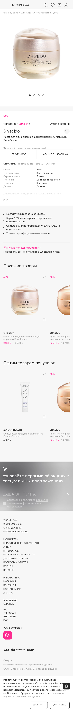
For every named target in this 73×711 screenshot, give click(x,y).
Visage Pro (10, 600)
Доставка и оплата (15, 558)
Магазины (9, 581)
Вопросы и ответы (15, 562)
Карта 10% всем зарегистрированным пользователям (29, 219)
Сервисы (8, 604)
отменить (59, 705)
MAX (5, 620)
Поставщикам (12, 589)
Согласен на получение (27, 503)
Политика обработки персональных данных (27, 664)
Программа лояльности (18, 554)
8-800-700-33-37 (13, 524)
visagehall (10, 520)
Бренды (8, 566)
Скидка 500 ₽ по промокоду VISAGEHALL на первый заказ (33, 227)
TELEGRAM (9, 613)
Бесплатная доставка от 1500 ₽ (25, 213)
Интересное (11, 551)
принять (38, 705)
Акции (7, 547)
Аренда (8, 593)
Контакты (9, 585)
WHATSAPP (9, 616)
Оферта (7, 660)
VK (4, 610)
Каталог (8, 570)
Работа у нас (11, 577)
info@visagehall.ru (15, 531)
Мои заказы (10, 539)
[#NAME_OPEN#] (66, 686)
